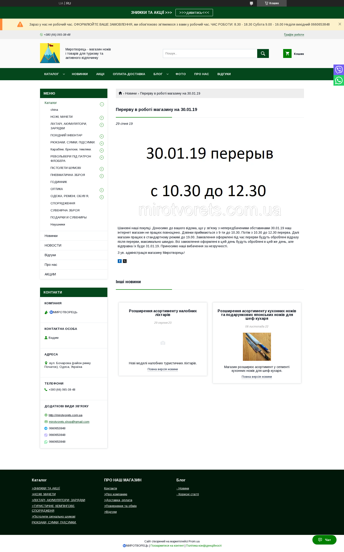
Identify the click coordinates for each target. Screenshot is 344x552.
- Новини (182, 488)
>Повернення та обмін (120, 506)
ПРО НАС (201, 74)
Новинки (51, 236)
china (54, 109)
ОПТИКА (57, 189)
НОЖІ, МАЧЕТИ (62, 116)
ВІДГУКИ (224, 74)
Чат (328, 540)
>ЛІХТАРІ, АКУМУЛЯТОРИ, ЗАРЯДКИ (58, 500)
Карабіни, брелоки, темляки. (71, 149)
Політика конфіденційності (204, 545)
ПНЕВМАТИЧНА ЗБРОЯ (68, 175)
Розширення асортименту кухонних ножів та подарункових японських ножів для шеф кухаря (257, 314)
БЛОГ (158, 74)
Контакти (110, 488)
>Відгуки (110, 512)
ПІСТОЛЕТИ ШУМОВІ (66, 168)
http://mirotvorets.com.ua (65, 415)
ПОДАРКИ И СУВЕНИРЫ (69, 217)
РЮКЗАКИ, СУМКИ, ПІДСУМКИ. (73, 142)
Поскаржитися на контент (167, 545)
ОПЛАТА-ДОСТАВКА (129, 74)
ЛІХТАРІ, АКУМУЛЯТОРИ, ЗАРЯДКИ (69, 126)
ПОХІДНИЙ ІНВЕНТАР (66, 135)
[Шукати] (263, 53)
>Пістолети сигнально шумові (53, 516)
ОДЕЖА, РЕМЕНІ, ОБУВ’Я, (70, 196)
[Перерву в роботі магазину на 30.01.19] (210, 175)
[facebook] (120, 262)
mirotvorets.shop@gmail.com (69, 421)
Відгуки (50, 255)
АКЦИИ (50, 274)
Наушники (58, 224)
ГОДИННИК (59, 182)
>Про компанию (115, 494)
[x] (125, 262)
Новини (131, 93)
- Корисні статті (187, 494)
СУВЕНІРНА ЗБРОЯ (65, 210)
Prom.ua (194, 541)
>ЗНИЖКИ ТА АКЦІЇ (46, 488)
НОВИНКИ (80, 74)
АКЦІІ (100, 74)
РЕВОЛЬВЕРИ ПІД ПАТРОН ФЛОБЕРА (71, 158)
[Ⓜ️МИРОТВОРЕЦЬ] (50, 62)
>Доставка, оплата (118, 500)
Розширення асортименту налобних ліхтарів (163, 313)
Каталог (51, 74)
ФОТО (181, 74)
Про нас (51, 264)
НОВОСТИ (53, 245)
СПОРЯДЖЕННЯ (63, 203)
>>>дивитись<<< (194, 13)
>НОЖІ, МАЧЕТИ (44, 494)
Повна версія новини (163, 369)
